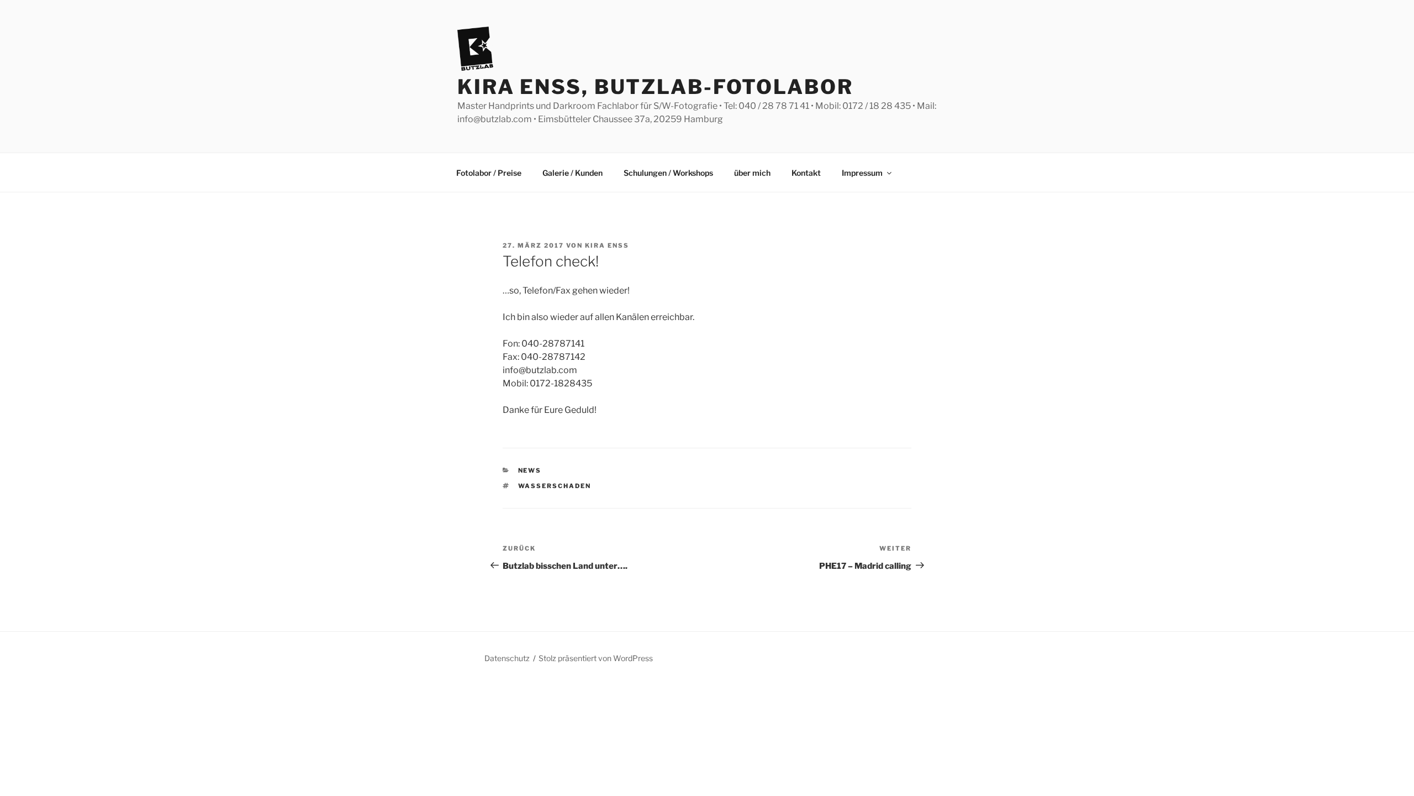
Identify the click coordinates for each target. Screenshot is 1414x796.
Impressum (862, 172)
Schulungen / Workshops (668, 172)
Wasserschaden (555, 486)
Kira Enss (607, 245)
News (530, 470)
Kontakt (806, 172)
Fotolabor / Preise (488, 172)
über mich (752, 172)
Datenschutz (507, 658)
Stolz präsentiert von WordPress (596, 658)
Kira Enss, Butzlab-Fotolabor (655, 87)
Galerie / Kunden (572, 172)
